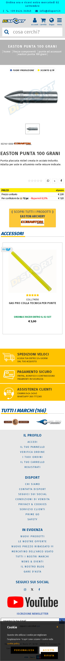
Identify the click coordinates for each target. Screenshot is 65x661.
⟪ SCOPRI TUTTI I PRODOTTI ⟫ (32, 214)
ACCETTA (48, 650)
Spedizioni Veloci (33, 354)
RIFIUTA (49, 655)
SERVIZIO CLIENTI (32, 509)
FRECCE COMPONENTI (24, 51)
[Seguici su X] (32, 589)
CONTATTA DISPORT (32, 489)
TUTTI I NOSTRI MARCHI (32, 556)
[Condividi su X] (54, 181)
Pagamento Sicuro (34, 372)
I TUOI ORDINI (32, 457)
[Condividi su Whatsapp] (48, 181)
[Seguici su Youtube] (33, 601)
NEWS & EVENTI (32, 561)
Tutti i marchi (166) (23, 410)
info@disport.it (49, 11)
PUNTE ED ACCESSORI (50, 51)
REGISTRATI (32, 467)
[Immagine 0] (32, 129)
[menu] (60, 17)
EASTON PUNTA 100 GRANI (32, 54)
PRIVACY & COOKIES (32, 504)
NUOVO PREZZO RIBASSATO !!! (32, 546)
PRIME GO (32, 514)
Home (6, 51)
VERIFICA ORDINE (32, 452)
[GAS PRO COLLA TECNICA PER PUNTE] (32, 271)
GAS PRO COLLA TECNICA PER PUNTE (32, 303)
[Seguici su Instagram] (25, 589)
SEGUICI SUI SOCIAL (32, 494)
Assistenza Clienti (34, 389)
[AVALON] (49, 422)
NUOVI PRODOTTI (32, 536)
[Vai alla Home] (14, 21)
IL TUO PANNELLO (32, 447)
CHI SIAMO (32, 484)
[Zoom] (32, 97)
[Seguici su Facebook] (39, 589)
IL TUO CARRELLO (32, 462)
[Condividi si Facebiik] (61, 181)
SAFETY (32, 519)
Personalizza (24, 650)
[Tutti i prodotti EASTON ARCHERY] (23, 143)
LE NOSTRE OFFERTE (32, 541)
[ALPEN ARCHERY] (16, 422)
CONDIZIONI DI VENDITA (32, 499)
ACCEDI (33, 441)
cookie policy (13, 643)
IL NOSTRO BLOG (32, 566)
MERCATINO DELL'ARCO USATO (33, 551)
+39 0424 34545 (20, 11)
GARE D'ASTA (32, 571)
